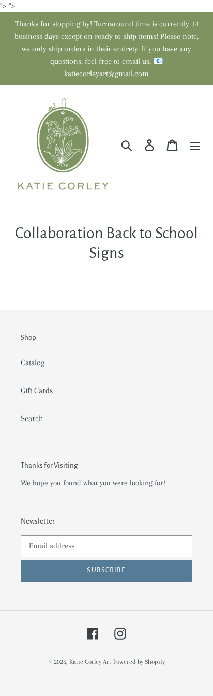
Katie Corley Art (90, 661)
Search (32, 418)
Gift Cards (37, 390)
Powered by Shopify (139, 661)
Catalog (32, 362)
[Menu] (195, 144)
